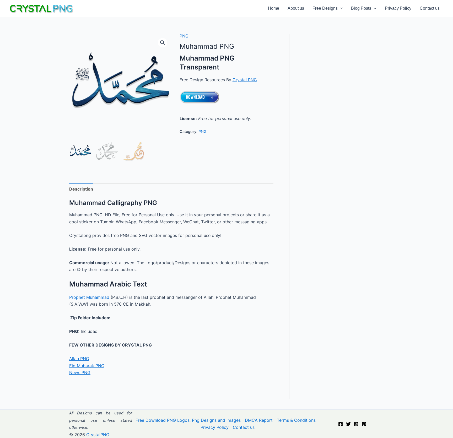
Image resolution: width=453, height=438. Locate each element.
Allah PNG (79, 358)
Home (273, 8)
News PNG (79, 372)
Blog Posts (361, 8)
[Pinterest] (364, 424)
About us (296, 8)
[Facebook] (340, 424)
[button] (340, 8)
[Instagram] (356, 424)
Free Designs (325, 8)
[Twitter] (348, 424)
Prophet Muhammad (89, 297)
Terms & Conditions (296, 420)
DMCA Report (259, 420)
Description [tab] (81, 189)
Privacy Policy (398, 8)
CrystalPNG (97, 434)
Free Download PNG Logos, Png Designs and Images (188, 420)
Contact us (430, 8)
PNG (184, 36)
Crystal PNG (245, 79)
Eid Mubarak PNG (86, 365)
